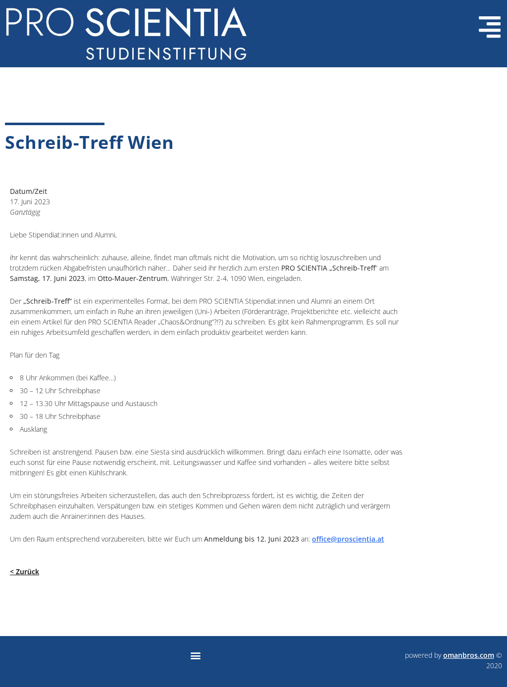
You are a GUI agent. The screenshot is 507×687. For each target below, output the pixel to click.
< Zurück (24, 571)
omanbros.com (468, 655)
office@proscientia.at (348, 539)
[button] (195, 655)
